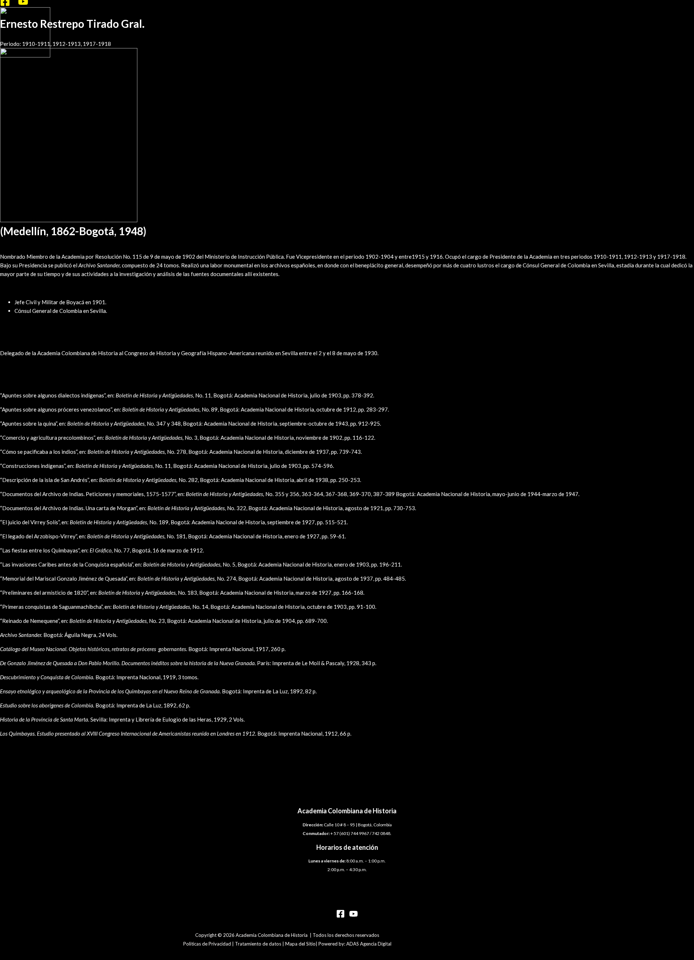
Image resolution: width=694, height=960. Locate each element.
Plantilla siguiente (25, 770)
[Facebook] (5, 4)
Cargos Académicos (23, 339)
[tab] (347, 242)
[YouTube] (23, 4)
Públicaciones (16, 381)
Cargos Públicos (19, 288)
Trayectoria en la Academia (32, 242)
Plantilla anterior (24, 761)
